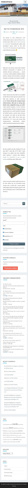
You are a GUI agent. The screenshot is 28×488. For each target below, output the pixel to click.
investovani (14, 431)
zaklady (20, 439)
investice (9, 431)
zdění (11, 441)
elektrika (15, 428)
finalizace (22, 428)
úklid (19, 441)
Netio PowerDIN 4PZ (14, 29)
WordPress (19, 484)
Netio (23, 40)
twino (9, 439)
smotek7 (6, 352)
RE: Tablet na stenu (7, 284)
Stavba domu (7, 228)
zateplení (5, 441)
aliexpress (7, 424)
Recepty (6, 239)
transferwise (5, 439)
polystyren (17, 435)
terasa (17, 437)
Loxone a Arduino (8, 232)
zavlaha (8, 441)
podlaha (23, 433)
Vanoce (11, 439)
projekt (20, 435)
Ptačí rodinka (12, 371)
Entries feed (7, 469)
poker (4, 435)
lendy (17, 431)
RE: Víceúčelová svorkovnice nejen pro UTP (12, 326)
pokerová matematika (10, 435)
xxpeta (5, 304)
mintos (5, 433)
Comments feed (8, 472)
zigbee (14, 441)
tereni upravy (22, 437)
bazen (19, 424)
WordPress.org (8, 476)
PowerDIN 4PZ (6, 48)
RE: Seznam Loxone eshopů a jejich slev (12, 340)
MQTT (8, 433)
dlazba (7, 428)
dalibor (5, 338)
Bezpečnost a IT (8, 236)
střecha (8, 437)
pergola (17, 433)
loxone (20, 431)
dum (11, 427)
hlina (7, 431)
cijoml (5, 343)
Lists (4, 225)
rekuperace (5, 437)
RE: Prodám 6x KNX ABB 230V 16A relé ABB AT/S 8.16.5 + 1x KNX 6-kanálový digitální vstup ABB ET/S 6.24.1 (13, 308)
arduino (11, 424)
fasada (19, 428)
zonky (16, 441)
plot (20, 433)
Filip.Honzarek (7, 288)
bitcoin (22, 424)
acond (4, 424)
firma (4, 431)
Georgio (5, 295)
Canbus (5, 323)
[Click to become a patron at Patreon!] (10, 268)
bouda (4, 428)
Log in (5, 466)
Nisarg (14, 486)
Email (5, 220)
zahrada (15, 439)
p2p (15, 433)
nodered (11, 433)
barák (15, 424)
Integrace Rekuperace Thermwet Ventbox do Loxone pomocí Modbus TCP (13, 390)
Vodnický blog (6, 2)
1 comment (20, 32)
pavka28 (6, 330)
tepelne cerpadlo (13, 437)
